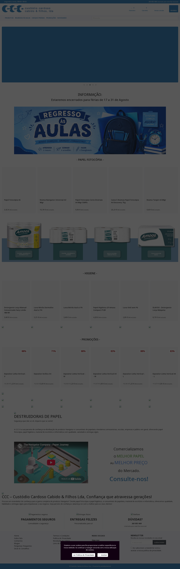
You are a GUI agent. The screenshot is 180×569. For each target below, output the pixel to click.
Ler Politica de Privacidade (83, 555)
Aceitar (104, 555)
